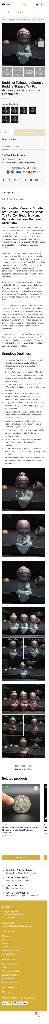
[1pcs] (32, 110)
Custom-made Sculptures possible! (20, 162)
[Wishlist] (36, 788)
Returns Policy (9, 978)
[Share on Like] (4, 180)
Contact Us (7, 943)
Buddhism (11, 20)
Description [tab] (8, 192)
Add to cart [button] (21, 857)
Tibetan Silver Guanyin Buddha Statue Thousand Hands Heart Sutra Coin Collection (20, 830)
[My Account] (37, 4)
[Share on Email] (31, 180)
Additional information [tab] (13, 199)
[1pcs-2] (6, 119)
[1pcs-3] (15, 119)
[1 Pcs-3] (24, 110)
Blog (4, 939)
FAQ (4, 967)
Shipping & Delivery (11, 975)
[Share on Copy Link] (41, 180)
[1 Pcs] (6, 110)
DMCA (5, 947)
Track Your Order (10, 964)
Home (4, 20)
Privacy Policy (8, 954)
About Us (6, 936)
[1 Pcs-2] (15, 110)
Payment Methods (10, 971)
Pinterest (6, 992)
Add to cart (29, 132)
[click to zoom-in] (23, 44)
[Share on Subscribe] (36, 180)
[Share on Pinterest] (20, 180)
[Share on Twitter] (15, 180)
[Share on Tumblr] (25, 180)
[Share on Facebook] (9, 180)
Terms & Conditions (11, 950)
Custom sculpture (10, 982)
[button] (10, 131)
